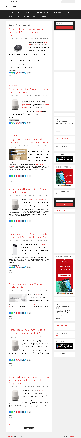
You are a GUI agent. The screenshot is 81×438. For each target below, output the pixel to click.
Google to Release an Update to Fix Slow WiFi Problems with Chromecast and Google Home (29, 380)
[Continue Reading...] (13, 85)
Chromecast (26, 38)
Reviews (18, 16)
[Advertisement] (53, 6)
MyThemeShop (71, 436)
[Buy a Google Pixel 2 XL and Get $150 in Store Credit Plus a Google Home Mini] (14, 249)
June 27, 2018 (30, 64)
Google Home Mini (13, 97)
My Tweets (58, 149)
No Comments (19, 40)
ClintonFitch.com (15, 7)
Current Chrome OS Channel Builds (41, 12)
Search (64, 27)
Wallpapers (22, 1)
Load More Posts (30, 428)
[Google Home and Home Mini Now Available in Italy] (18, 298)
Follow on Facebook (62, 138)
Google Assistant (57, 12)
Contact (12, 1)
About (17, 1)
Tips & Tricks (27, 16)
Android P (18, 12)
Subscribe (58, 131)
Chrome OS (27, 12)
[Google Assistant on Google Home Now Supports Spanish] (15, 105)
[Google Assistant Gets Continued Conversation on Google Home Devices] (18, 154)
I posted (37, 294)
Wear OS (10, 16)
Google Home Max (40, 38)
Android (11, 12)
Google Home (68, 12)
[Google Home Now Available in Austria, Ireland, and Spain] (15, 205)
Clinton (11, 38)
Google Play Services (27, 387)
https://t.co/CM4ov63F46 (16, 61)
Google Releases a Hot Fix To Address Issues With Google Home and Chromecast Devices (27, 32)
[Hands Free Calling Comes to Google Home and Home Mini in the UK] (15, 345)
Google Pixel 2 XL (39, 240)
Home (7, 1)
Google (36, 386)
